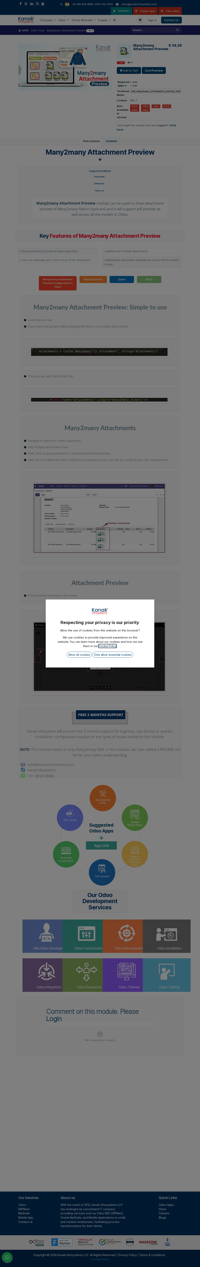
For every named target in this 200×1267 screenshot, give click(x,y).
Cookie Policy (107, 646)
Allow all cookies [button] (79, 654)
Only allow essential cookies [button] (113, 654)
